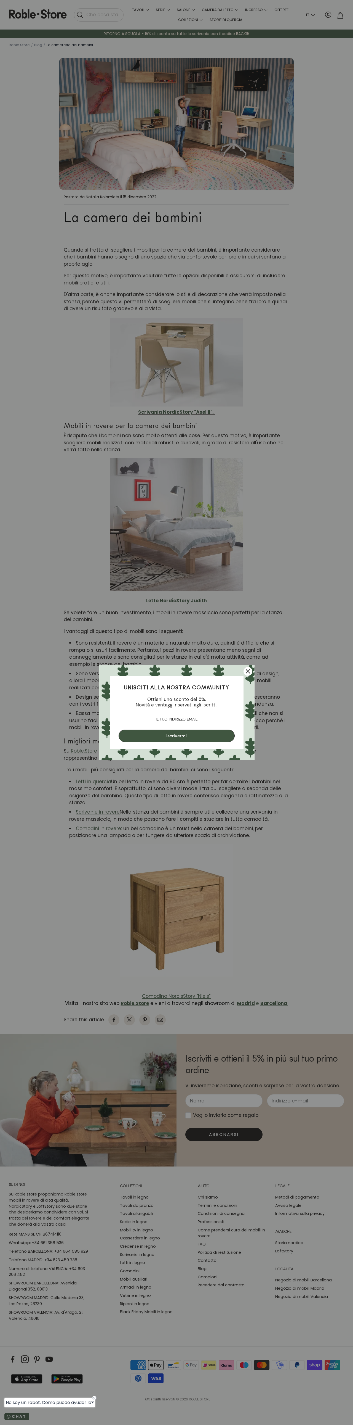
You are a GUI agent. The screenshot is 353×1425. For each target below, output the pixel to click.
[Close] (248, 671)
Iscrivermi (176, 736)
